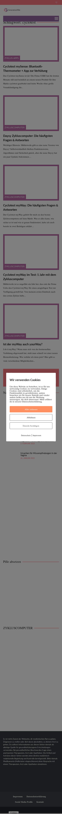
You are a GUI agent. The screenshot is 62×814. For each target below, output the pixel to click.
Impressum (37, 435)
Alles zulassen (31, 409)
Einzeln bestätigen (31, 425)
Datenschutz (26, 435)
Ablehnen (31, 417)
